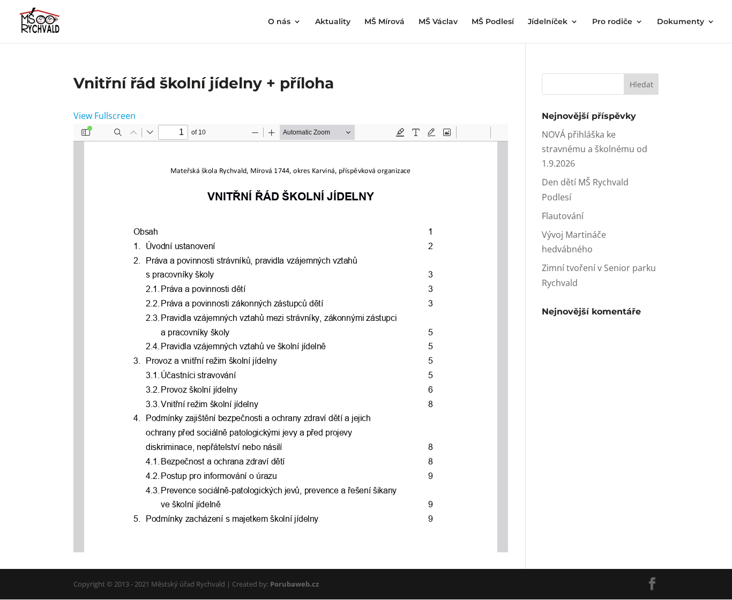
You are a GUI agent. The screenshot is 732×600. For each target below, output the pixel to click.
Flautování (563, 216)
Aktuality (332, 22)
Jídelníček (547, 22)
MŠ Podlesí (493, 22)
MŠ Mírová (384, 22)
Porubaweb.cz (294, 584)
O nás (279, 22)
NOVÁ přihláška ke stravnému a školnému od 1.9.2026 (594, 149)
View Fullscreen (104, 116)
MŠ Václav (438, 22)
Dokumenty (680, 22)
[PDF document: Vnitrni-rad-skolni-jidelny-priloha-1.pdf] (290, 338)
